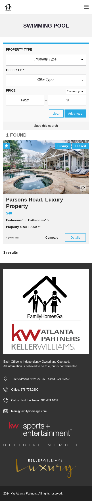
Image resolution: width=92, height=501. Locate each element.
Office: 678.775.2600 (24, 389)
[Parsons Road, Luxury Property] (46, 167)
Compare (52, 237)
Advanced (75, 113)
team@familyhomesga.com (29, 411)
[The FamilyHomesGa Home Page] (6, 7)
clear (56, 113)
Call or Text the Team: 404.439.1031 (34, 400)
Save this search (46, 125)
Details (75, 237)
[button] (46, 60)
